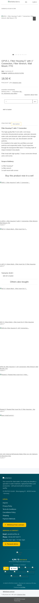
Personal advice (12, 544)
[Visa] (34, 568)
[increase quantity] (34, 105)
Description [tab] (16, 124)
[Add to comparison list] (34, 19)
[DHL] (6, 568)
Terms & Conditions (9, 509)
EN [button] (26, 2)
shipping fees (21, 594)
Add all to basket (8, 276)
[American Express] (20, 572)
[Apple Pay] (30, 572)
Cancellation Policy (9, 512)
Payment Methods (9, 519)
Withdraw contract (9, 591)
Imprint (5, 503)
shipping (19, 585)
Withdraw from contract (15, 525)
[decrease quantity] (2, 101)
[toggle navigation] (3, 2)
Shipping (6, 515)
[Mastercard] (9, 572)
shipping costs (17, 82)
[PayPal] (21, 568)
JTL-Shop (22, 587)
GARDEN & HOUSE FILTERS (16, 73)
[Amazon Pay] (24, 577)
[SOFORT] (28, 568)
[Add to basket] (2, 14)
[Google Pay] (15, 577)
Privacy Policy (7, 506)
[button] (23, 2)
